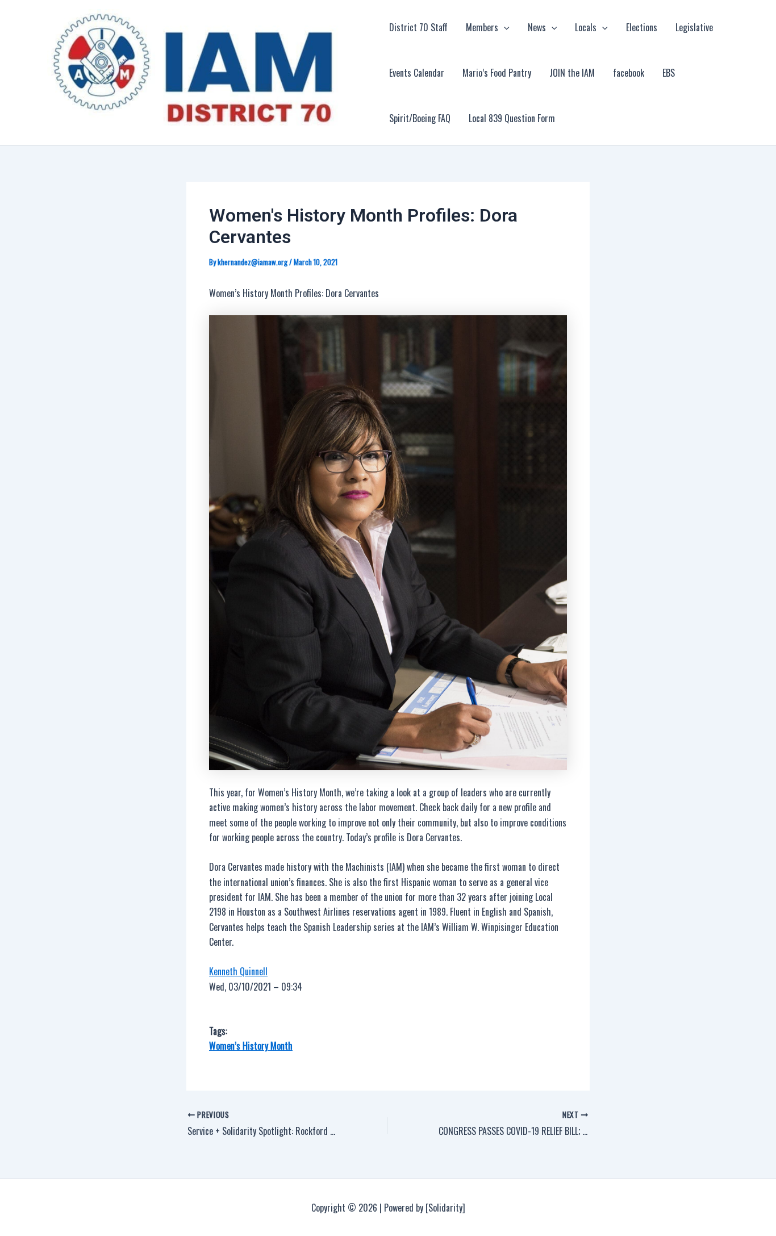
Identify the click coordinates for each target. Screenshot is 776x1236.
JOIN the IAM (572, 73)
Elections (641, 27)
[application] (504, 27)
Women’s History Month (251, 1046)
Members (482, 27)
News (537, 27)
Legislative (694, 27)
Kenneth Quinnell (238, 971)
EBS (668, 73)
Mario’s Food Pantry (496, 73)
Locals (585, 27)
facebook (628, 73)
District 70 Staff (418, 27)
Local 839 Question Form (512, 118)
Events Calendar (416, 73)
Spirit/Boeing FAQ (419, 118)
